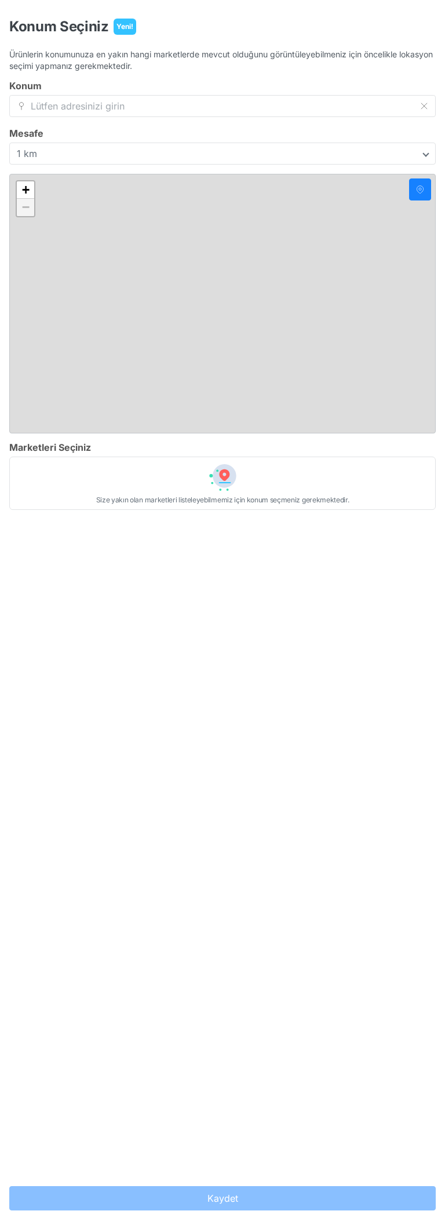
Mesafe (26, 133)
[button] (25, 190)
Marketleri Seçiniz (50, 447)
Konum (25, 85)
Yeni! (124, 26)
